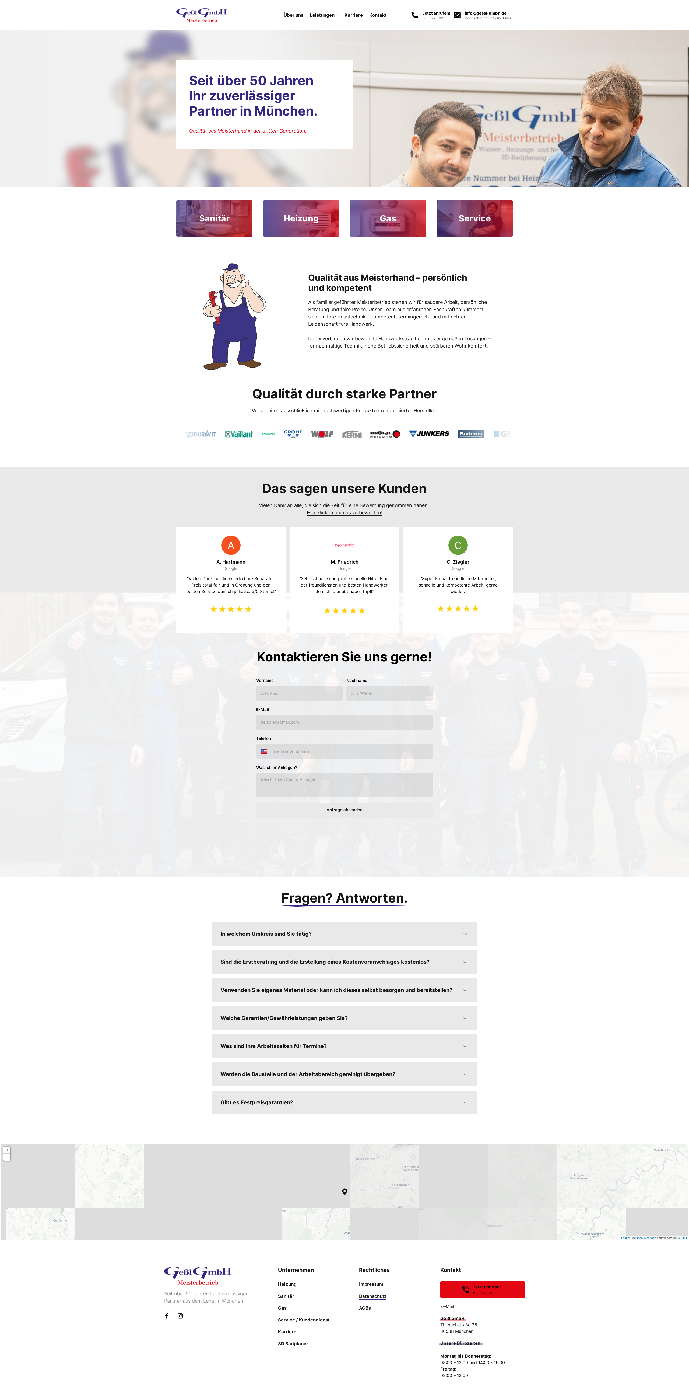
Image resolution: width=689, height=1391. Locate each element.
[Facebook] (168, 1316)
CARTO (681, 1238)
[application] (344, 1192)
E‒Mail (447, 1306)
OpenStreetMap (645, 1238)
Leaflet (625, 1238)
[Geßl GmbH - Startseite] (201, 15)
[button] (344, 1192)
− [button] (7, 1157)
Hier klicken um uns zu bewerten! (344, 512)
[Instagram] (182, 1316)
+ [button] (7, 1150)
